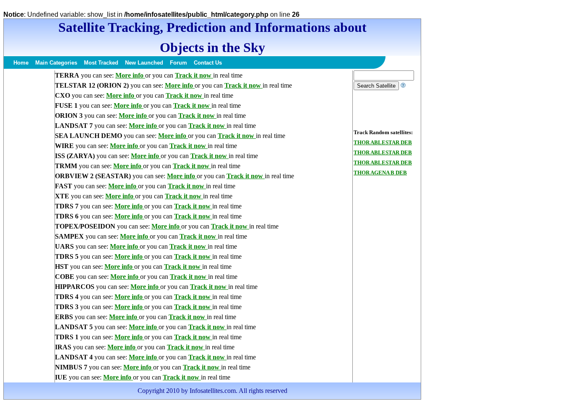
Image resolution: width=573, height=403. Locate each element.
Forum (178, 63)
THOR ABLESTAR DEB (383, 142)
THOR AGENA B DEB (380, 172)
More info (130, 75)
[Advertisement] (29, 196)
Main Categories (56, 63)
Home (21, 63)
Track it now (194, 75)
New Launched (144, 63)
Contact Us (208, 63)
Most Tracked (101, 63)
